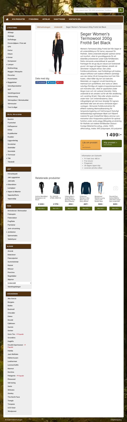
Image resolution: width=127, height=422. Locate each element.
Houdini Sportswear (16, 346)
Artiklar (46, 19)
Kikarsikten (12, 184)
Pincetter (11, 75)
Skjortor (11, 279)
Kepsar (10, 265)
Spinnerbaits (12, 236)
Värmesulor (12, 104)
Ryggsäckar (12, 82)
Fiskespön (12, 214)
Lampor (11, 64)
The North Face (14, 397)
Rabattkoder (59, 19)
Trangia (10, 401)
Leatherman (12, 361)
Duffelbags (12, 40)
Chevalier (11, 313)
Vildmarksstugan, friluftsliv (28, 8)
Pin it (61, 82)
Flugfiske (11, 221)
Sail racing (12, 383)
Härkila (10, 351)
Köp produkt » (110, 143)
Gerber (10, 331)
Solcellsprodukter (14, 86)
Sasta (10, 386)
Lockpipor (11, 188)
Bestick (11, 119)
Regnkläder (12, 276)
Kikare (10, 54)
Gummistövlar (13, 262)
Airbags (11, 32)
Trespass (11, 404)
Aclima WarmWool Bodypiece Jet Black (41, 198)
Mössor (11, 269)
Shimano (11, 390)
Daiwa (10, 316)
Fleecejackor (13, 258)
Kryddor (11, 137)
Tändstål (11, 162)
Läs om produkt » (89, 144)
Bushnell (11, 309)
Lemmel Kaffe (13, 365)
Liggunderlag (13, 140)
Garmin (10, 327)
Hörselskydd (12, 174)
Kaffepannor (12, 126)
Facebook (41, 82)
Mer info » (41, 208)
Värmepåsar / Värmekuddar (18, 100)
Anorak (10, 251)
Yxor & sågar (12, 107)
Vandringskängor (14, 287)
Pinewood (11, 379)
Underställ (12, 283)
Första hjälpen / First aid (17, 43)
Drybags (11, 36)
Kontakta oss (75, 19)
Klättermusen (13, 358)
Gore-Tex (16, 334)
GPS (9, 47)
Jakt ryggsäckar (14, 177)
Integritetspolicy (116, 420)
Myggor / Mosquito (15, 72)
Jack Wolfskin (13, 354)
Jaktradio (11, 181)
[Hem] (7, 19)
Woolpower (12, 411)
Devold (10, 320)
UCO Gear (12, 408)
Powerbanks (12, 79)
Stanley (10, 393)
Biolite (10, 306)
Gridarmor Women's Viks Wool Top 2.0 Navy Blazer (84, 198)
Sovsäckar (12, 144)
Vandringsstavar (14, 93)
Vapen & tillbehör (14, 192)
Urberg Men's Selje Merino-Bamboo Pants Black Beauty (70, 198)
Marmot (11, 369)
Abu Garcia (12, 298)
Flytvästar (11, 225)
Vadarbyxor (12, 239)
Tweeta (52, 82)
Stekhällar (11, 148)
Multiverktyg (12, 68)
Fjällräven (11, 323)
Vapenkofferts (13, 195)
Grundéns (11, 338)
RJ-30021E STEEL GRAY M (55, 197)
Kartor (10, 50)
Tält (9, 158)
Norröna (11, 372)
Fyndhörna (33, 19)
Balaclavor (12, 255)
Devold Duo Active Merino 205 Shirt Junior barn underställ (114, 198)
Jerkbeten (12, 232)
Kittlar (10, 130)
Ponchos (11, 272)
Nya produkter (18, 19)
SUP (9, 89)
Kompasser (12, 61)
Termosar (11, 155)
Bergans (11, 302)
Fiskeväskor (12, 218)
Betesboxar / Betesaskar (17, 211)
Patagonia (16, 376)
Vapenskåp (12, 199)
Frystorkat (12, 123)
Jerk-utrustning (14, 228)
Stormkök (11, 151)
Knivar (10, 57)
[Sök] (120, 10)
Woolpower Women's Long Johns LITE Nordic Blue (100, 198)
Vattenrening (13, 96)
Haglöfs (11, 341)
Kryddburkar (12, 133)
